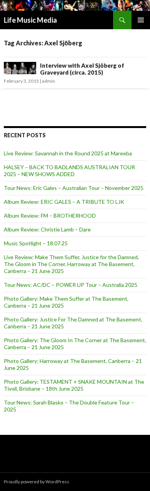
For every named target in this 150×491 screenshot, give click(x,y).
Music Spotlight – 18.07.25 (36, 243)
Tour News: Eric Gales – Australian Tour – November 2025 (73, 188)
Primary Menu (141, 20)
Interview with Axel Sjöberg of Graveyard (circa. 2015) (82, 69)
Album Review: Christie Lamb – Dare (47, 229)
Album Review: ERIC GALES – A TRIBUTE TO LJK (64, 201)
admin (48, 81)
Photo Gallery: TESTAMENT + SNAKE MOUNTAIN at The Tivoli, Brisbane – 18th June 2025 (74, 385)
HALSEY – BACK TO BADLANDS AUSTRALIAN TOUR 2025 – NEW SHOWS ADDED (69, 170)
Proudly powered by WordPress (36, 481)
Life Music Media (30, 20)
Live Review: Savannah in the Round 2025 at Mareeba (68, 153)
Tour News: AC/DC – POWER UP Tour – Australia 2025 (70, 284)
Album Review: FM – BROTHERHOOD (50, 215)
